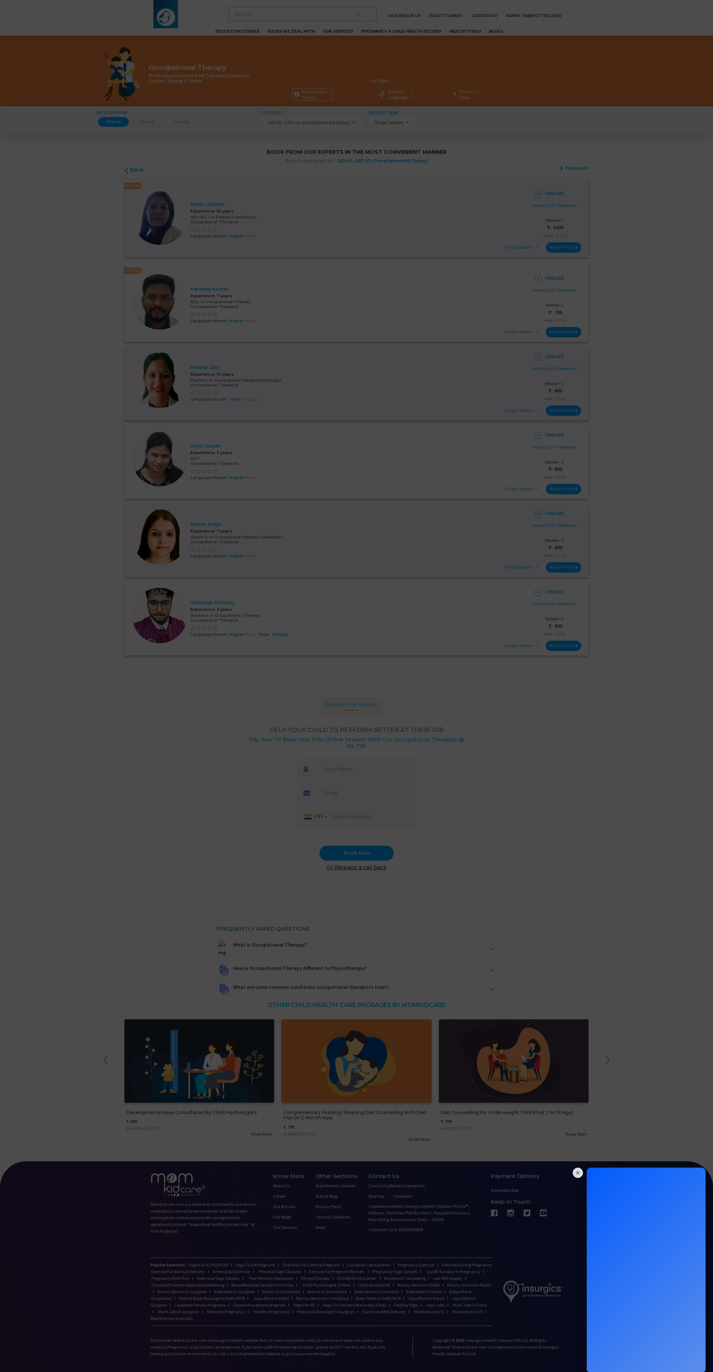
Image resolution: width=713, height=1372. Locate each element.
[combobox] (320, 735)
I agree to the (357, 763)
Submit (356, 780)
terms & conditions (375, 763)
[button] (355, 674)
